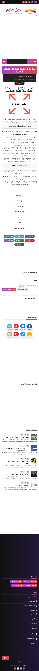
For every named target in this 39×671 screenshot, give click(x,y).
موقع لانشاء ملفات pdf (22, 485)
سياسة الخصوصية (30, 605)
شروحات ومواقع (19, 80)
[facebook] (32, 2)
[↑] (19, 662)
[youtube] (29, 2)
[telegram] (18, 668)
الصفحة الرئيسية (29, 80)
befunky (19, 222)
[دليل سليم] (19, 11)
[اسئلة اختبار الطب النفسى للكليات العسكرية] (34, 437)
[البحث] (3, 2)
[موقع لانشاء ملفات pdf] (34, 485)
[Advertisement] (19, 37)
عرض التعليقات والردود (8, 289)
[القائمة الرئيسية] (4, 61)
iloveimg (19, 190)
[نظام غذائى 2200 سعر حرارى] (34, 474)
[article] (19, 255)
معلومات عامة (17, 585)
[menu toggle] (35, 2)
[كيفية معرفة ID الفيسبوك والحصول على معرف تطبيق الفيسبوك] (34, 448)
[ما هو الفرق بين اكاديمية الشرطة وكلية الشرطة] (34, 461)
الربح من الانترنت (15, 581)
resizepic (19, 206)
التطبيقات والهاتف (29, 581)
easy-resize (19, 195)
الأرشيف (32, 610)
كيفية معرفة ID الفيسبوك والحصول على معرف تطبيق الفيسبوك (17, 449)
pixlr (19, 217)
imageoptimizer (19, 211)
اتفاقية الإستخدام (30, 601)
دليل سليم (12, 665)
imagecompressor (19, 228)
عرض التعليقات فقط (22, 289)
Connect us (32, 623)
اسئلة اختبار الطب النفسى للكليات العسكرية (16, 437)
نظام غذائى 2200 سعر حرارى (20, 474)
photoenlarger (19, 200)
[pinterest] (23, 2)
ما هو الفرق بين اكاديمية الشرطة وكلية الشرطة (17, 462)
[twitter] (26, 2)
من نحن (33, 614)
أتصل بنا (33, 619)
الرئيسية (31, 61)
